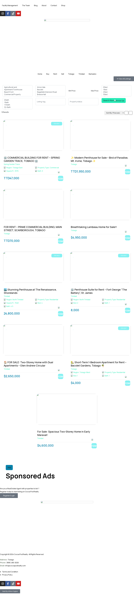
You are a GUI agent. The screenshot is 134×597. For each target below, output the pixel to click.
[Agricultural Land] (17, 87)
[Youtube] (18, 13)
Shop (63, 5)
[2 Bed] (116, 92)
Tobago (71, 74)
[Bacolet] (50, 89)
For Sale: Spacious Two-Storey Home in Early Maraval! (63, 433)
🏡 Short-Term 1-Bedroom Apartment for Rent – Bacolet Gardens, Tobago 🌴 (98, 363)
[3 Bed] (116, 94)
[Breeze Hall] (50, 94)
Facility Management (10, 5)
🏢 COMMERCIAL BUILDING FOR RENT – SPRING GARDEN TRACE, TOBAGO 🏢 (32, 159)
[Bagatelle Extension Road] (50, 92)
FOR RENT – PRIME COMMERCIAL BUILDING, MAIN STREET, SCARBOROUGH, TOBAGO (33, 228)
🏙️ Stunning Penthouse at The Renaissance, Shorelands (30, 291)
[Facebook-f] (7, 13)
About (44, 5)
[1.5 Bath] (17, 105)
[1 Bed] (116, 89)
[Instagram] (2, 13)
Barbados (92, 74)
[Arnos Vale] (50, 87)
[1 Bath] (17, 102)
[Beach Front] (17, 92)
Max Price (94, 91)
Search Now (108, 100)
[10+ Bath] (17, 107)
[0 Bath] (17, 100)
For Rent (57, 123)
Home (40, 74)
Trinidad (82, 74)
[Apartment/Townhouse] (17, 89)
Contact (54, 5)
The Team (26, 5)
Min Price (72, 91)
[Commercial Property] (17, 94)
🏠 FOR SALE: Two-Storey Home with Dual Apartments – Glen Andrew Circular (28, 363)
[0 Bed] (116, 87)
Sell (62, 74)
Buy (47, 74)
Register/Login (9, 495)
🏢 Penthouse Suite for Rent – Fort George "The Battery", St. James (99, 291)
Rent (55, 74)
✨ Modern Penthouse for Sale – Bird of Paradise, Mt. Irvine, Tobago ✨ (99, 159)
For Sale (57, 255)
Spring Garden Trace (12, 164)
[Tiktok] (13, 13)
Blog (35, 5)
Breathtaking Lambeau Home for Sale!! (94, 227)
